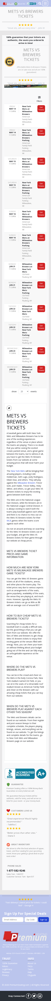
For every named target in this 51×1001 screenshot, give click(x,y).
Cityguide (32, 975)
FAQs (30, 966)
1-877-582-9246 (16, 870)
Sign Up (43, 919)
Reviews (6, 972)
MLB (9, 520)
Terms (31, 969)
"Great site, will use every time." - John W (26, 28)
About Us (32, 963)
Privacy (5, 975)
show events (24, 391)
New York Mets (18, 471)
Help (30, 972)
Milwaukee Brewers (26, 482)
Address (8, 953)
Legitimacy (7, 969)
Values (5, 966)
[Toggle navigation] (45, 3)
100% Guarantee (9, 963)
